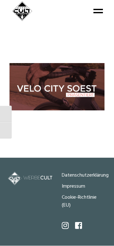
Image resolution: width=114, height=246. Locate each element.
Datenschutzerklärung (85, 175)
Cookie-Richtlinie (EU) (79, 201)
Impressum (73, 186)
